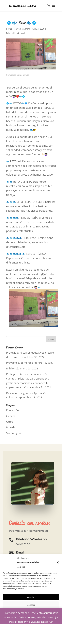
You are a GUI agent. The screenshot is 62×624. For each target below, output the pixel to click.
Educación (11, 33)
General (21, 33)
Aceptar (31, 596)
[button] (57, 562)
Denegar (31, 604)
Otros (9, 421)
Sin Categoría (14, 433)
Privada (10, 427)
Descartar (47, 621)
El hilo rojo (12, 368)
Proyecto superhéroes (19, 362)
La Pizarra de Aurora (20, 28)
